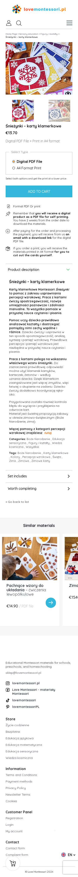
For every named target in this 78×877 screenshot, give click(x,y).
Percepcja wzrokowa (37, 457)
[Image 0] (23, 111)
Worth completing (22, 488)
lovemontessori (24, 700)
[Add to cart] (13, 863)
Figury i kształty (40, 443)
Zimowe (24, 461)
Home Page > (12, 34)
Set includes (17, 476)
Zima (13, 461)
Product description (23, 269)
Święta (58, 457)
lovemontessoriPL (25, 707)
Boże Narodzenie (39, 439)
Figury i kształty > (50, 34)
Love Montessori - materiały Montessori (33, 692)
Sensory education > (29, 34)
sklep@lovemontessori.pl (23, 673)
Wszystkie (32, 447)
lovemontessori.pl (26, 683)
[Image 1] (59, 111)
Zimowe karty (40, 461)
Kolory (16, 457)
